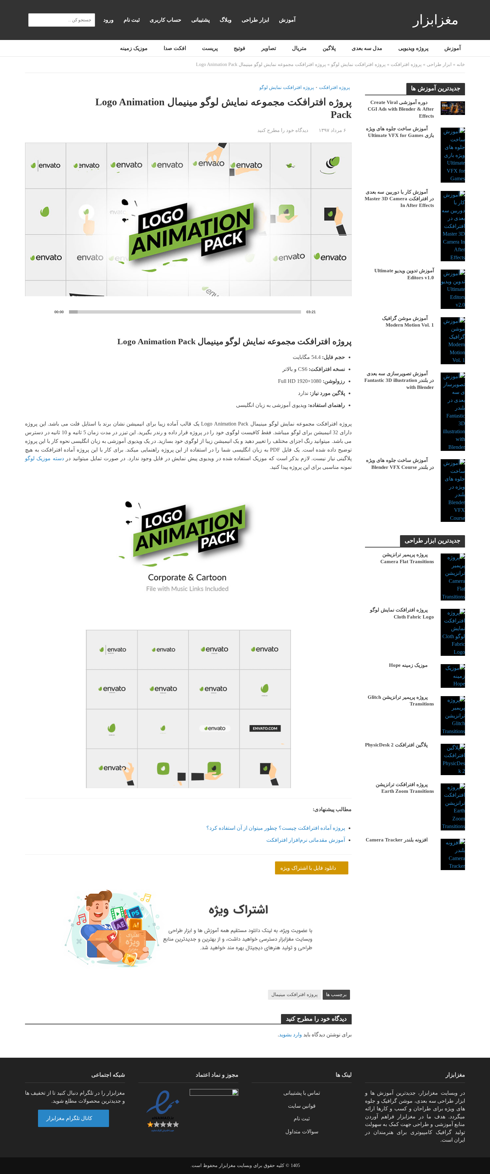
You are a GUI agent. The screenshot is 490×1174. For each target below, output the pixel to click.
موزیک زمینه (134, 48)
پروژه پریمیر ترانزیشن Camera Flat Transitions (407, 558)
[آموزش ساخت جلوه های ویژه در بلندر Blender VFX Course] (453, 490)
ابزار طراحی (255, 20)
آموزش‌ (287, 20)
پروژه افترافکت (406, 64)
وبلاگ (226, 20)
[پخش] (40, 312)
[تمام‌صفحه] (337, 312)
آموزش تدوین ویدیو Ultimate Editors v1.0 (404, 274)
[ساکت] (326, 312)
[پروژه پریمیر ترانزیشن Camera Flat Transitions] (453, 576)
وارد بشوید (290, 1034)
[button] (188, 234)
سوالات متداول (301, 1131)
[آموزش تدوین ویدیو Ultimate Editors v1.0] (453, 289)
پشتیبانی (200, 20)
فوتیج (239, 48)
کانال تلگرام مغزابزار (70, 1118)
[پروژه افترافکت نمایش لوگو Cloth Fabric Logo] (453, 632)
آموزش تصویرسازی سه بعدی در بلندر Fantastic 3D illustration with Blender (399, 380)
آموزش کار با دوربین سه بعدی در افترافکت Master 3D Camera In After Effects (399, 198)
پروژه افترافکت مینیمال (294, 994)
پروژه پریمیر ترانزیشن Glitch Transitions (401, 700)
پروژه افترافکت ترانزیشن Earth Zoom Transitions (405, 788)
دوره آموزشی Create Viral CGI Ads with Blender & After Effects (401, 109)
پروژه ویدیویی (413, 48)
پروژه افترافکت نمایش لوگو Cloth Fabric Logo (402, 613)
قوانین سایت (302, 1106)
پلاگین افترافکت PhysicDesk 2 (396, 744)
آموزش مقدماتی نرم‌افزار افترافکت (305, 840)
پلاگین (329, 48)
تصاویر (268, 48)
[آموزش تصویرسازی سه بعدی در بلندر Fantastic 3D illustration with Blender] (453, 411)
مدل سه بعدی (367, 48)
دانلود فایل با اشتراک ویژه (308, 868)
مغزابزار (435, 19)
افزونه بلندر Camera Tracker (397, 839)
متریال (299, 48)
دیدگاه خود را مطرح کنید (282, 130)
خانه (461, 64)
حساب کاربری (165, 20)
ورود (108, 20)
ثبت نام (132, 20)
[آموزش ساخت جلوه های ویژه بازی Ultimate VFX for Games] (453, 154)
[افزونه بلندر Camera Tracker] (453, 853)
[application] (188, 234)
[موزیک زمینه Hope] (453, 675)
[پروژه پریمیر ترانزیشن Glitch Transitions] (453, 715)
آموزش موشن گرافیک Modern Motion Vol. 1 (408, 322)
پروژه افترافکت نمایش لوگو (358, 64)
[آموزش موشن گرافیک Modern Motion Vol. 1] (453, 340)
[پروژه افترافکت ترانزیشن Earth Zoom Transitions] (453, 806)
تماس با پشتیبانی (301, 1093)
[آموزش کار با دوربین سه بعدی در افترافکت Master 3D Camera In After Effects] (453, 225)
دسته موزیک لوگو (44, 458)
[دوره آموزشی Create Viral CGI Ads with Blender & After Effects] (453, 107)
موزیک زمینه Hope (408, 665)
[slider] (185, 312)
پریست (210, 48)
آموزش (452, 48)
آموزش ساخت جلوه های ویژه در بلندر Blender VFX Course (400, 464)
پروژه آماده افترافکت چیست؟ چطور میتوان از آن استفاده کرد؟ (275, 828)
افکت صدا (175, 48)
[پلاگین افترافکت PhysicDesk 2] (453, 758)
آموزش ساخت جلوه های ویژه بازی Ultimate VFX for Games (400, 132)
